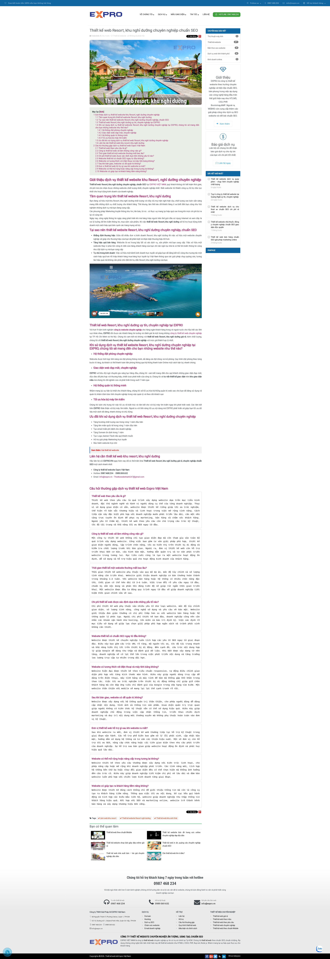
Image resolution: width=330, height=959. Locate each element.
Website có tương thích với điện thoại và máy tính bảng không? (125, 161)
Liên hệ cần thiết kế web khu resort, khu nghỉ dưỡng (119, 143)
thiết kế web (149, 940)
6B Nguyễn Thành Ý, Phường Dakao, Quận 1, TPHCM (111, 917)
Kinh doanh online (222, 59)
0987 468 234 (118, 903)
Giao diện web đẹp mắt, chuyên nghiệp (116, 133)
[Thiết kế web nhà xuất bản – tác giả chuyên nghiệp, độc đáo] (98, 856)
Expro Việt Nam (125, 956)
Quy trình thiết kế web (187, 925)
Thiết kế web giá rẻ (220, 916)
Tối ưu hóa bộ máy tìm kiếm (112, 138)
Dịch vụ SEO (149, 922)
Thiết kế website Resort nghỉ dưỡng (136, 818)
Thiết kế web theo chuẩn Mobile (119, 832)
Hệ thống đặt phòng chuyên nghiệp (115, 130)
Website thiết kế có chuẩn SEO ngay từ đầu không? (119, 158)
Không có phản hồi (137, 36)
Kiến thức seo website (222, 48)
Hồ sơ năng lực (234, 956)
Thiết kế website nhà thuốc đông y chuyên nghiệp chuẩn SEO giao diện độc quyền (225, 224)
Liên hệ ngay (225, 163)
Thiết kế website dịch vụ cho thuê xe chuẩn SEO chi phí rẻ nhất (225, 209)
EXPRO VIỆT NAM (158, 184)
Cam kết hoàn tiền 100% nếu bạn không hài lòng (29, 3)
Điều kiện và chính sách (188, 928)
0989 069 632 (162, 903)
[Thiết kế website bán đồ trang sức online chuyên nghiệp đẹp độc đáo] (154, 835)
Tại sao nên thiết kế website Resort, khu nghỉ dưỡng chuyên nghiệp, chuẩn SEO (132, 120)
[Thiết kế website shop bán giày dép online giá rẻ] (98, 845)
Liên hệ (206, 14)
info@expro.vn (292, 3)
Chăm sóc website (152, 925)
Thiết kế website (119, 36)
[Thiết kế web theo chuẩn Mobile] (98, 835)
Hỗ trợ (181, 919)
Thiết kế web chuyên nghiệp (224, 925)
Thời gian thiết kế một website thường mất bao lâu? (119, 153)
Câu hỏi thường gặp (187, 922)
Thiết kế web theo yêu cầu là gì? (111, 148)
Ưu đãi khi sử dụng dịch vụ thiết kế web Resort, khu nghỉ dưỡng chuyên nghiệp (131, 140)
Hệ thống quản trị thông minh (112, 135)
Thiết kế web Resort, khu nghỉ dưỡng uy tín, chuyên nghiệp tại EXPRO (127, 122)
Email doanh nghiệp (152, 928)
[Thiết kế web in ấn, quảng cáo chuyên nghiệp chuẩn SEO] (154, 845)
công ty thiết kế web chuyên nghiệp (186, 333)
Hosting (148, 919)
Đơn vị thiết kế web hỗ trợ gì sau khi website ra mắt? (120, 166)
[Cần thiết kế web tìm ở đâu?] (154, 856)
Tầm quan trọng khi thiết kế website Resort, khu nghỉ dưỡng (123, 117)
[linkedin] (224, 956)
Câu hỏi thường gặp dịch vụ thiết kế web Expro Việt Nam (119, 145)
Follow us (254, 3)
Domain (148, 916)
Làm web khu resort (108, 818)
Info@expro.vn (105, 477)
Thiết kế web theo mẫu (222, 919)
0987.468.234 (273, 3)
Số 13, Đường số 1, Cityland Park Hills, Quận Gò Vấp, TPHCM (114, 921)
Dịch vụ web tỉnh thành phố (222, 54)
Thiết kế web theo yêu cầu (223, 922)
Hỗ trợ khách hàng (315, 3)
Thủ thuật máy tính (222, 36)
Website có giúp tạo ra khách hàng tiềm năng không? (121, 171)
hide (102, 111)
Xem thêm (224, 124)
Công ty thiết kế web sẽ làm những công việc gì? (118, 151)
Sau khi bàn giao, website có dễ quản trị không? (118, 163)
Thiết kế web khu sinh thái (166, 818)
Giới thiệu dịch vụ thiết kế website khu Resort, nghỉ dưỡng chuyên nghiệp (126, 115)
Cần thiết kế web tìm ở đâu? (173, 853)
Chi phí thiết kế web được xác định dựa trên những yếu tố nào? (124, 156)
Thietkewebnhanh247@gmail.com (129, 477)
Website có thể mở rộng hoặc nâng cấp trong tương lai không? (124, 169)
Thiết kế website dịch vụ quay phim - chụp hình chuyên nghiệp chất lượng (225, 182)
